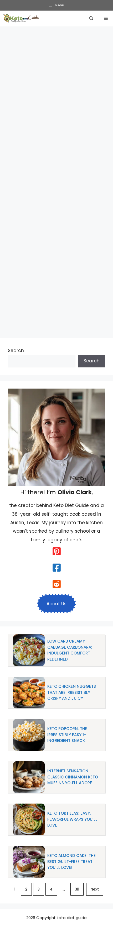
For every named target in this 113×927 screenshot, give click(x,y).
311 (77, 889)
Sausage (36, 315)
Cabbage (22, 308)
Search (16, 350)
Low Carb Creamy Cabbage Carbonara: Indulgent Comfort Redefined (69, 650)
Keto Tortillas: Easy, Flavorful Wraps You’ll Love (72, 819)
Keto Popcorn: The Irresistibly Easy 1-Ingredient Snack (67, 734)
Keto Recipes (73, 291)
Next (95, 889)
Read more (92, 274)
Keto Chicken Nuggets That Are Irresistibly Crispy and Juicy (71, 692)
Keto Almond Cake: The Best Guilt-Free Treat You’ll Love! (71, 861)
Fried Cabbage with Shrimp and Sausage (50, 88)
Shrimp (56, 315)
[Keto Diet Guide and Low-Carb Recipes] (22, 18)
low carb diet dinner (33, 291)
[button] (91, 18)
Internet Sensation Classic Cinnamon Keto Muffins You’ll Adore (72, 777)
